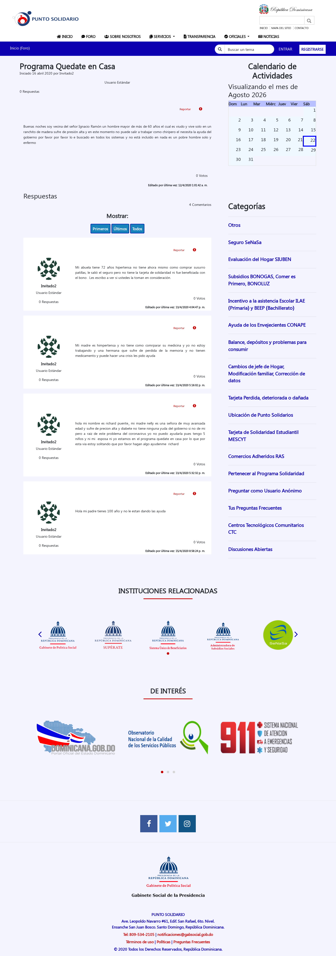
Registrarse (312, 49)
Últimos (120, 228)
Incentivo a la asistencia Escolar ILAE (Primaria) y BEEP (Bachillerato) (266, 304)
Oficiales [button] (237, 36)
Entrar (285, 48)
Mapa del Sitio (281, 28)
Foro (91, 36)
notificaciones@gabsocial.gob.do (185, 934)
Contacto (301, 28)
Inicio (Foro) (20, 48)
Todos (137, 228)
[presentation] (40, 633)
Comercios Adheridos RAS (256, 456)
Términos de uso (140, 941)
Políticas (163, 941)
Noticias (271, 36)
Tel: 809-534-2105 (138, 934)
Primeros (100, 228)
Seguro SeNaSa (244, 242)
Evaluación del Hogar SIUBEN (259, 259)
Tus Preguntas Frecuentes (255, 507)
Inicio (264, 28)
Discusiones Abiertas (250, 549)
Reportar (185, 109)
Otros (234, 224)
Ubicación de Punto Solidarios (260, 414)
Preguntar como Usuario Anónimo (265, 490)
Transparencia (201, 36)
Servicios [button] (162, 36)
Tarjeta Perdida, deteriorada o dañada (268, 397)
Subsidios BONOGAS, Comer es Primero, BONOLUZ (261, 280)
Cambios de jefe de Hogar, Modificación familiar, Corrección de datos (266, 373)
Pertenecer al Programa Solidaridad (266, 473)
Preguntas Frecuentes (191, 941)
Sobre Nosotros (126, 36)
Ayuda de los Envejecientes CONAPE (267, 324)
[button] (168, 653)
